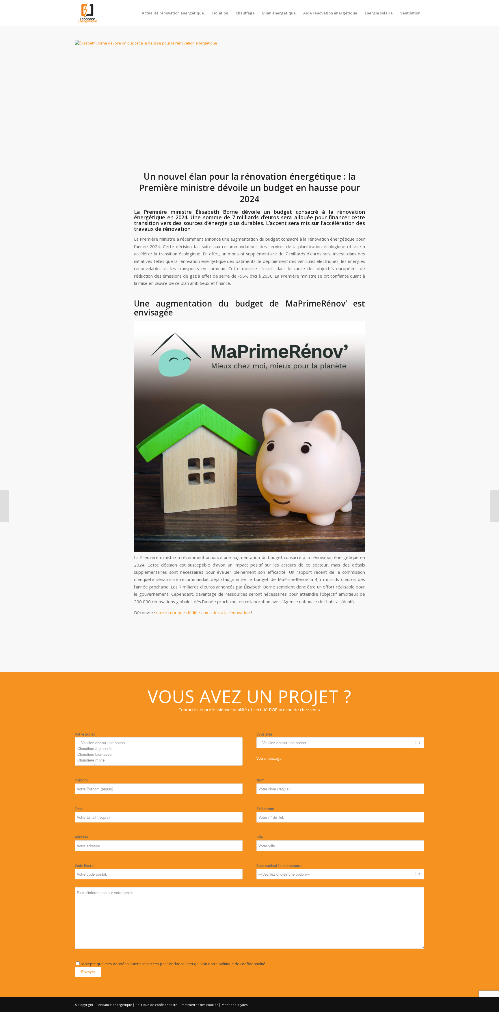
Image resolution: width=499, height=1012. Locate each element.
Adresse (81, 837)
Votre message (181, 861)
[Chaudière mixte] (159, 760)
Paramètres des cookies (199, 1004)
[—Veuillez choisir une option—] (159, 743)
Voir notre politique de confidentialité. (233, 963)
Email (79, 808)
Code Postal (84, 865)
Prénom (81, 780)
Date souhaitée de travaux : (279, 865)
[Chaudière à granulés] (159, 748)
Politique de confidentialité (156, 1004)
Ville (259, 837)
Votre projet (85, 734)
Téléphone (265, 808)
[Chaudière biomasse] (159, 754)
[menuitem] (173, 13)
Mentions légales (234, 1004)
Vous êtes (264, 734)
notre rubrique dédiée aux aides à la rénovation (203, 612)
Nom (260, 780)
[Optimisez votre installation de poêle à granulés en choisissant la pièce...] (4, 506)
